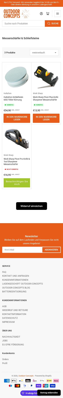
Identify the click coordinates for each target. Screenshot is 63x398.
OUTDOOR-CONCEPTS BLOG (16, 287)
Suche (54, 23)
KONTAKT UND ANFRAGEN (15, 276)
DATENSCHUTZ (10, 318)
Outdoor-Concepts (26, 376)
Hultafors (7, 93)
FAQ (4, 272)
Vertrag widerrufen (49, 392)
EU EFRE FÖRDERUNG (13, 344)
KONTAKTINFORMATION (14, 314)
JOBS (4, 340)
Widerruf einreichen (32, 206)
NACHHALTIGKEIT (11, 336)
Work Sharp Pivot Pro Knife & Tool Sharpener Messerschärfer (17, 161)
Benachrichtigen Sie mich (17, 182)
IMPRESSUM (8, 322)
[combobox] (31, 23)
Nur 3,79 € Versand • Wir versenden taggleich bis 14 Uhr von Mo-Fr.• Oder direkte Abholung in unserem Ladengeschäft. (31, 3)
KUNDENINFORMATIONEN (15, 280)
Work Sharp (38, 93)
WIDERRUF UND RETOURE (15, 310)
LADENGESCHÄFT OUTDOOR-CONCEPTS (22, 283)
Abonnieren (51, 249)
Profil (4, 363)
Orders (5, 359)
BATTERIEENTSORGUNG (14, 291)
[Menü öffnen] (57, 13)
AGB (4, 306)
